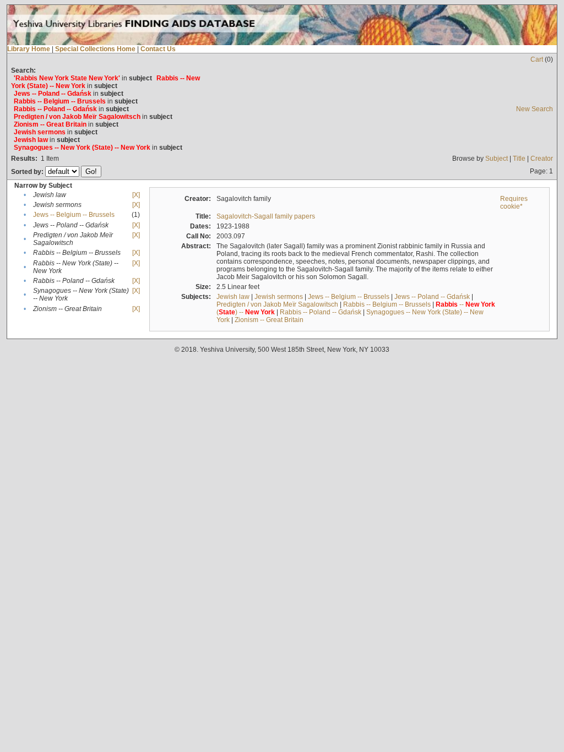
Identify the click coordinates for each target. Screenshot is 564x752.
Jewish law (233, 297)
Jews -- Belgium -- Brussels (74, 215)
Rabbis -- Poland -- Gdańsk (320, 312)
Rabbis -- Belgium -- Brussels (387, 304)
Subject (496, 158)
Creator (541, 158)
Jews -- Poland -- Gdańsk (432, 297)
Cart (536, 59)
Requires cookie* (514, 202)
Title (519, 158)
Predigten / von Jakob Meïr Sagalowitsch (277, 304)
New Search (534, 109)
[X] (136, 195)
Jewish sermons (278, 297)
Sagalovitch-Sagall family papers (265, 216)
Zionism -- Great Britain (269, 320)
